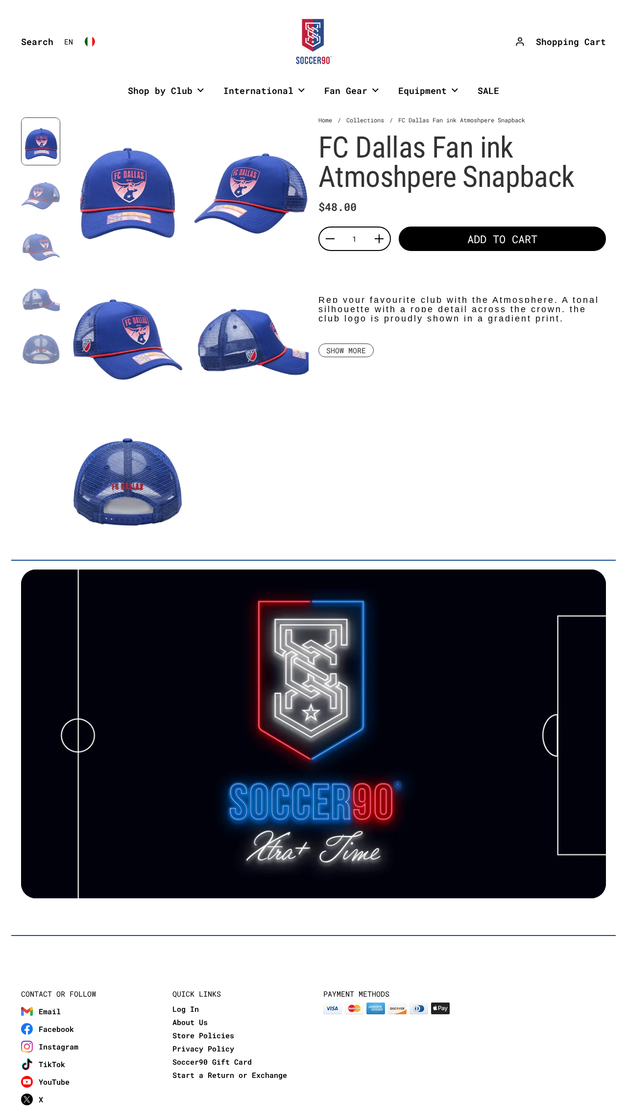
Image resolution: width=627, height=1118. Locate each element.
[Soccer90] (313, 41)
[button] (34, 41)
